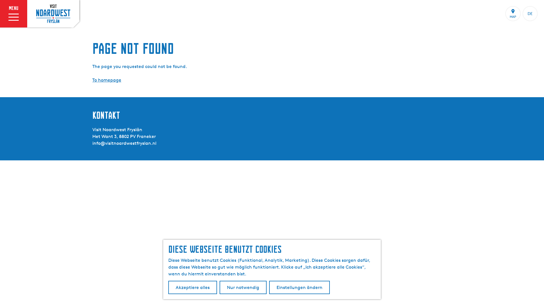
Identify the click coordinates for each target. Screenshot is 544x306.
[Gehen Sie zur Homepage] (53, 14)
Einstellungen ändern (299, 287)
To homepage (106, 80)
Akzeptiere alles (193, 287)
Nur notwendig (243, 287)
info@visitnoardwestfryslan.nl (124, 143)
